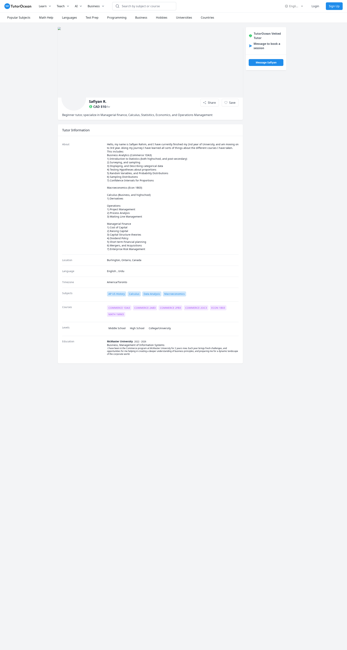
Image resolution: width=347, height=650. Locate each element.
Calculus (134, 294)
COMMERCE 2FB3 (170, 307)
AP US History (116, 294)
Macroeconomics (174, 294)
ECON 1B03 (218, 307)
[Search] (117, 6)
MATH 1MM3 (116, 314)
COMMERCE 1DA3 (119, 307)
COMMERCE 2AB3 (145, 307)
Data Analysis (152, 294)
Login (315, 6)
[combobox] (146, 6)
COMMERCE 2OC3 (196, 307)
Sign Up (334, 6)
